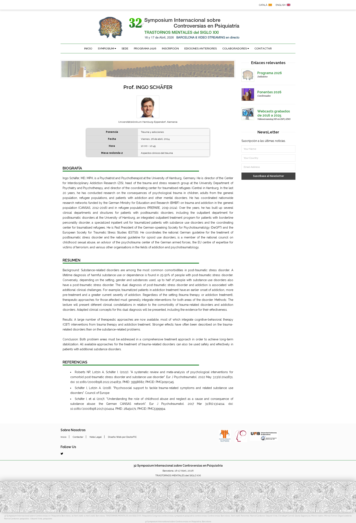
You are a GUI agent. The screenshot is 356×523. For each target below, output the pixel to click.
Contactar (263, 48)
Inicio (88, 48)
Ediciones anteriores (200, 48)
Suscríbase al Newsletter (268, 176)
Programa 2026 (145, 48)
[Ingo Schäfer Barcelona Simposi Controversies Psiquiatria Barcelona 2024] (270, 4)
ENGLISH (281, 5)
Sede (125, 48)
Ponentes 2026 (269, 92)
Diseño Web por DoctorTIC (122, 436)
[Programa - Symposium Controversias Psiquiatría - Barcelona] (247, 75)
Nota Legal (96, 436)
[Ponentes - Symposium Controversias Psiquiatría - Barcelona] (247, 94)
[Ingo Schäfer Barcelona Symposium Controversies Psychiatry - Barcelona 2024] (288, 4)
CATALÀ (263, 5)
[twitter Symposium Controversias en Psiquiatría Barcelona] (62, 453)
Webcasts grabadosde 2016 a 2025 (273, 113)
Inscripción (170, 48)
